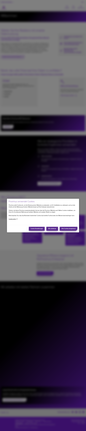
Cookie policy (12, 219)
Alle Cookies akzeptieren (68, 228)
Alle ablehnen (52, 228)
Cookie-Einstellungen (37, 228)
